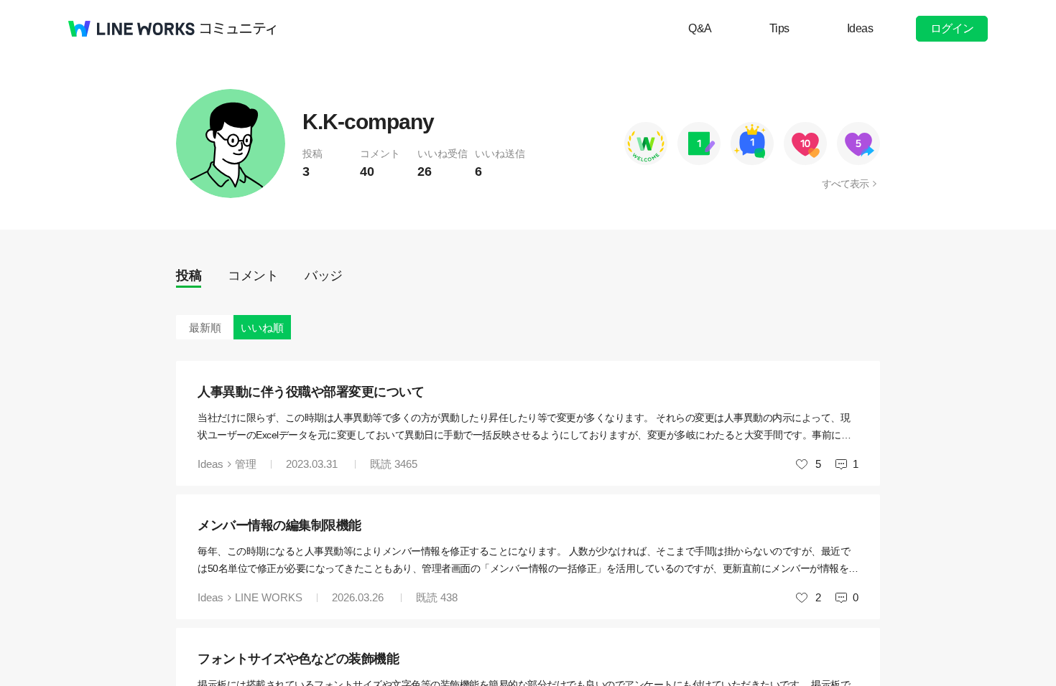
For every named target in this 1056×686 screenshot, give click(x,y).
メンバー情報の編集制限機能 (279, 525)
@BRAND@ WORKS (131, 29)
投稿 (188, 275)
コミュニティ (238, 28)
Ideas (860, 28)
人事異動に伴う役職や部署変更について (311, 392)
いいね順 (262, 327)
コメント (253, 275)
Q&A (700, 28)
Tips (779, 28)
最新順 (205, 327)
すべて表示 (845, 183)
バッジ (324, 275)
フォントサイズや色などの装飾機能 (298, 659)
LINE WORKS (268, 597)
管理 (245, 464)
